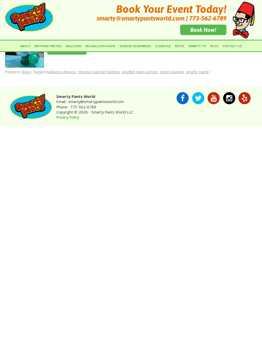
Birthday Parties (48, 46)
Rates (179, 46)
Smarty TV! (197, 46)
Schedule (163, 46)
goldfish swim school (140, 72)
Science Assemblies (135, 46)
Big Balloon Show (100, 46)
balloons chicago (61, 72)
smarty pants (197, 72)
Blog (214, 46)
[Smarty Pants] (29, 29)
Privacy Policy (67, 117)
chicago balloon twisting (99, 72)
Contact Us (232, 46)
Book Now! (203, 30)
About (25, 46)
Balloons (74, 46)
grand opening (171, 72)
